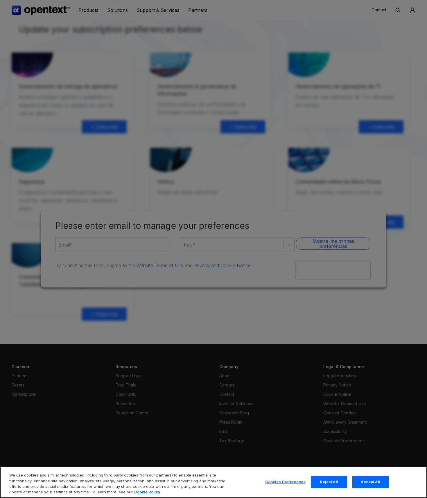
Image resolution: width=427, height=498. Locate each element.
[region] (213, 482)
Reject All (329, 481)
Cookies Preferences (285, 481)
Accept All (370, 481)
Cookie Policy (147, 492)
